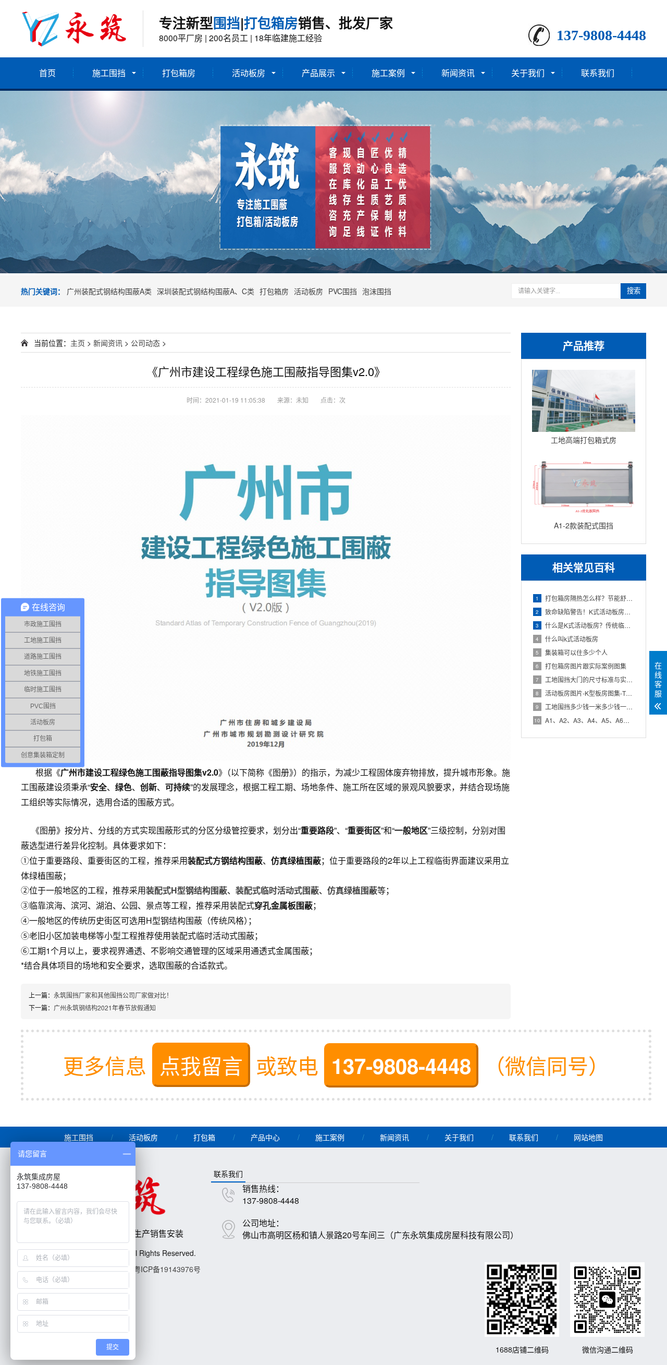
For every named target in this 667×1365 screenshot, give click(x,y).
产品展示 (318, 73)
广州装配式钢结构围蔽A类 (109, 291)
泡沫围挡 (376, 291)
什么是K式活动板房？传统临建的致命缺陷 (585, 625)
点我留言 (201, 1065)
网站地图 (588, 1137)
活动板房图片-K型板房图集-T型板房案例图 (585, 692)
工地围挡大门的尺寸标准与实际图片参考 (585, 679)
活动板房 (248, 73)
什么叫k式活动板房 (567, 638)
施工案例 (388, 73)
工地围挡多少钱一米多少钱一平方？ (585, 706)
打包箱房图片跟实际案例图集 (581, 665)
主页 (77, 342)
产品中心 (265, 1137)
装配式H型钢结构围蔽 (186, 890)
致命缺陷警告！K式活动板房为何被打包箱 (585, 611)
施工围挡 (109, 73)
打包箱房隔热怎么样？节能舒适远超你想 (585, 598)
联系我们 (597, 73)
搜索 (633, 291)
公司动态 (145, 342)
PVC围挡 (342, 291)
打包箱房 (178, 73)
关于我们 (528, 73)
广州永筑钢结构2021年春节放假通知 (105, 1007)
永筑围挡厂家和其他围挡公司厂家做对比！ (113, 994)
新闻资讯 (458, 73)
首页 (47, 73)
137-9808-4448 (401, 1065)
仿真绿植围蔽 (352, 890)
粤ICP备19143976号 (167, 1269)
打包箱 (204, 1137)
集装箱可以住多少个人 (572, 652)
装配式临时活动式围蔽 (277, 890)
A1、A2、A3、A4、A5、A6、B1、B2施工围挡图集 (584, 720)
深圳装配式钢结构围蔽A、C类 (205, 291)
